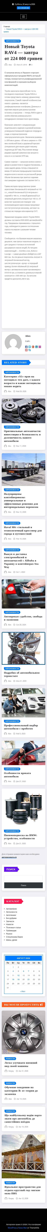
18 (13, 979)
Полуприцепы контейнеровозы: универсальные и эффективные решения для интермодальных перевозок (21, 500)
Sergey (11, 1071)
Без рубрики (11, 918)
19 (18, 979)
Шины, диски (11, 940)
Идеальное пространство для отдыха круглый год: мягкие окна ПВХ (23, 1190)
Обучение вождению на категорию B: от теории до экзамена (21, 1090)
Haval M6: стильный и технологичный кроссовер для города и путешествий (23, 530)
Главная (7, 26)
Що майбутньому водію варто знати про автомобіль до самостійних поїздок (23, 1118)
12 (18, 975)
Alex (10, 64)
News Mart (22, 1227)
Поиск (10, 869)
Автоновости (11, 912)
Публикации (11, 930)
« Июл (22, 991)
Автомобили (11, 908)
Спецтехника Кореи (14, 936)
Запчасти (10, 921)
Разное (9, 933)
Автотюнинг (11, 915)
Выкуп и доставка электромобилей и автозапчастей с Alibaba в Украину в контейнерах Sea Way (21, 560)
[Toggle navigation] (23, 16)
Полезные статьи (13, 927)
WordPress (12, 1227)
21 (29, 979)
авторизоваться (9, 857)
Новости (9, 924)
